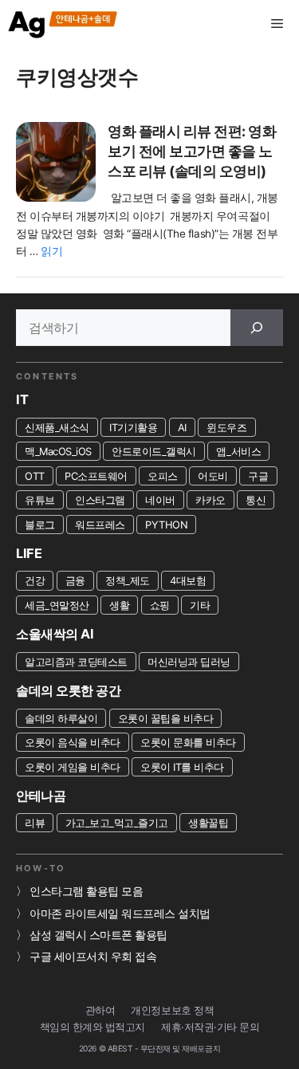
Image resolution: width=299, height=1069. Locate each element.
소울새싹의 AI (54, 634)
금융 (75, 580)
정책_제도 (127, 580)
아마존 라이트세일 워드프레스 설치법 (120, 913)
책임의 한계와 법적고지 (92, 1027)
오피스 (163, 476)
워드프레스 (100, 524)
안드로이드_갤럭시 (154, 451)
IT (22, 399)
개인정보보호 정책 (172, 1010)
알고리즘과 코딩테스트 (76, 661)
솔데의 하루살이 (61, 718)
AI (182, 427)
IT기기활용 (133, 427)
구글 (258, 476)
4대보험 (188, 580)
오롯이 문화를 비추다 (188, 742)
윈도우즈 (226, 427)
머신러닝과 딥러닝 (189, 661)
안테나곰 (40, 796)
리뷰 (35, 822)
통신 (256, 499)
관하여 (100, 1010)
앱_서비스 (238, 451)
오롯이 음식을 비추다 (72, 742)
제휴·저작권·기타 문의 (210, 1027)
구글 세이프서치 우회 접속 (93, 956)
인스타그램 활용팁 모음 (86, 891)
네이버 (160, 499)
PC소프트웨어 (96, 476)
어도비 (213, 476)
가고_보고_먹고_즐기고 (116, 822)
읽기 (51, 251)
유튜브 (40, 499)
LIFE (28, 553)
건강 (35, 580)
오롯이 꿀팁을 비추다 (166, 718)
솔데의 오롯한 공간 (68, 690)
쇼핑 (160, 605)
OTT (35, 476)
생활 (119, 605)
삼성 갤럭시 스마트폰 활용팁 (98, 935)
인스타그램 (100, 499)
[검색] (256, 327)
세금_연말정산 (57, 605)
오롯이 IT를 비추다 (182, 766)
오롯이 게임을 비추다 (72, 766)
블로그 (40, 524)
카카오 (210, 499)
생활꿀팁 (208, 822)
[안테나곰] (64, 24)
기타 (200, 605)
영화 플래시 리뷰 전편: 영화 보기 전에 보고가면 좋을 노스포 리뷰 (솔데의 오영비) (192, 151)
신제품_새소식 (57, 427)
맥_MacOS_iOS (58, 451)
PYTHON (166, 524)
